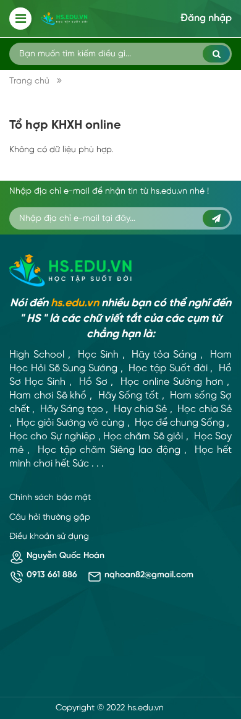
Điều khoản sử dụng (49, 536)
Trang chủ (29, 81)
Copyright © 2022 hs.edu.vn (110, 708)
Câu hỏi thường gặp (49, 517)
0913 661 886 (52, 575)
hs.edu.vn (75, 303)
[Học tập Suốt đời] (71, 270)
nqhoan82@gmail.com (148, 575)
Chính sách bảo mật (50, 497)
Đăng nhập (206, 18)
